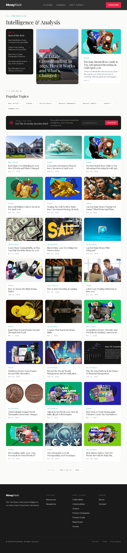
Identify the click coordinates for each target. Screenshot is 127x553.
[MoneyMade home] (14, 4)
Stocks (29, 103)
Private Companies (67, 103)
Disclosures (115, 542)
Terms (104, 542)
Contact (102, 504)
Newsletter (51, 504)
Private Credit (89, 103)
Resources (61, 5)
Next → (79, 470)
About (102, 499)
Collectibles (45, 103)
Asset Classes (76, 5)
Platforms (48, 5)
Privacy (95, 542)
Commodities (13, 109)
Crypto (107, 103)
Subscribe (113, 5)
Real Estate (13, 103)
